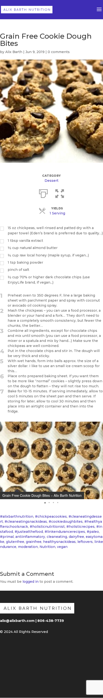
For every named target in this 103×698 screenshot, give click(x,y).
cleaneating (57, 536)
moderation (28, 547)
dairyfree (76, 536)
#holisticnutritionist (47, 526)
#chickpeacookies (51, 516)
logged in (31, 581)
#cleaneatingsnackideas (26, 521)
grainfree (33, 542)
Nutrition (47, 547)
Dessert (51, 180)
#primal (7, 536)
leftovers (85, 542)
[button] (45, 502)
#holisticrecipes (80, 526)
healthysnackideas (59, 542)
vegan (62, 547)
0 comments (59, 52)
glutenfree (15, 542)
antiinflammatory (30, 536)
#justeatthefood (29, 531)
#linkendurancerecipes (65, 531)
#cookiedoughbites (66, 521)
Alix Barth (13, 52)
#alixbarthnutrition (16, 516)
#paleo (93, 531)
